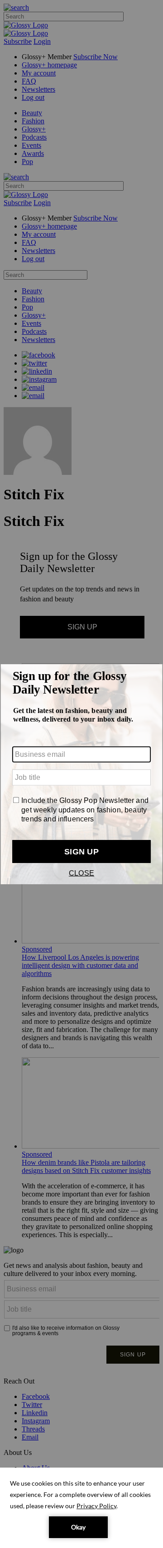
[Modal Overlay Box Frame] (81, 774)
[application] (81, 1508)
